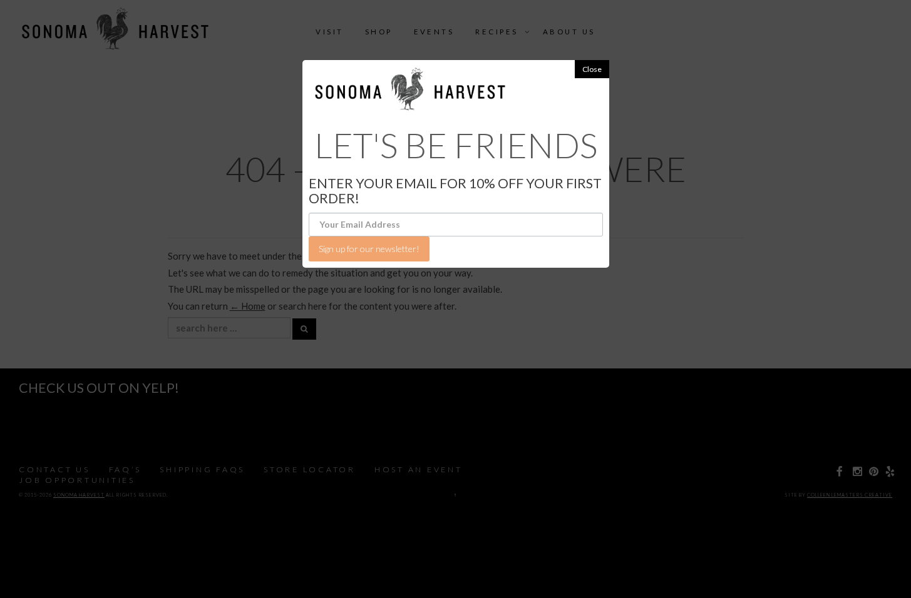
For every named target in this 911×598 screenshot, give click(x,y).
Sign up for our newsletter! (369, 248)
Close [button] (592, 69)
